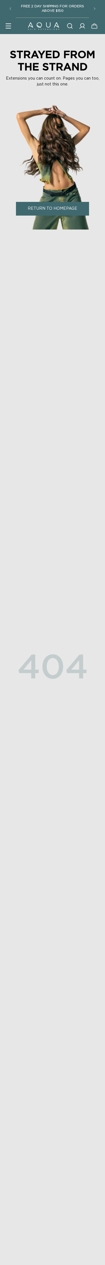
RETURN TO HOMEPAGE (52, 209)
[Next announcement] (94, 9)
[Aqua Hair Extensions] (43, 26)
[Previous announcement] (10, 9)
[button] (8, 26)
